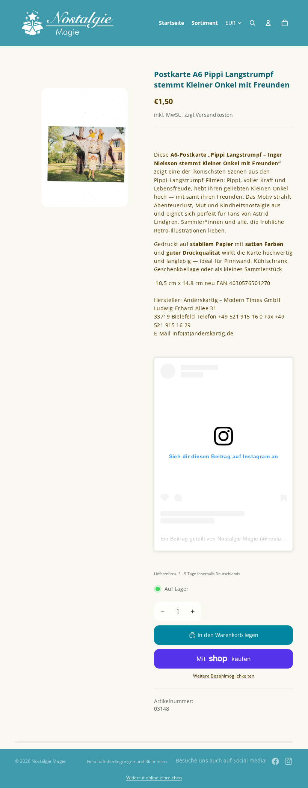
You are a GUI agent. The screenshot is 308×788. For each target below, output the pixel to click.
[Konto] (268, 23)
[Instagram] (288, 761)
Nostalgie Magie (49, 761)
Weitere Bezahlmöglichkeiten (223, 676)
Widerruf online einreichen (154, 777)
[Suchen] (252, 23)
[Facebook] (275, 761)
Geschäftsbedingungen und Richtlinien (127, 761)
